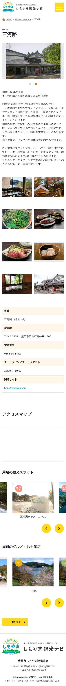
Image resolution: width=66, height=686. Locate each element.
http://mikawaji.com (15, 388)
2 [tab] (36, 84)
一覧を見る (15, 622)
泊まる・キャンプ (23, 19)
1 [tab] (30, 84)
